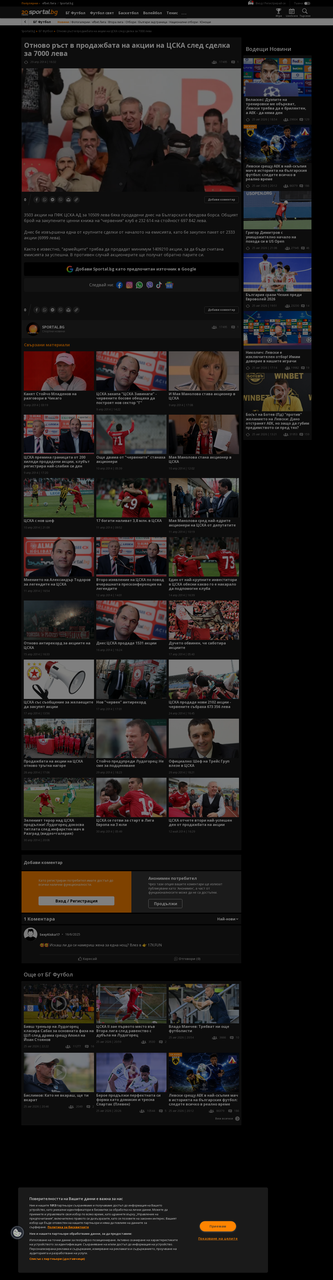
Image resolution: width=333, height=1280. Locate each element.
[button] (17, 1232)
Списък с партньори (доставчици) (57, 1259)
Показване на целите (218, 1238)
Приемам (218, 1226)
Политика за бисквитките (68, 1227)
